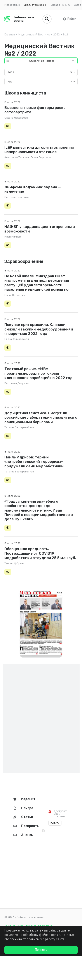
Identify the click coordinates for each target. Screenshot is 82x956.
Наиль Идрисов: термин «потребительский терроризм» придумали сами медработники (33, 461)
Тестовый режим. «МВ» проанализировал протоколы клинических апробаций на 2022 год (38, 373)
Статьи (27, 817)
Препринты (30, 826)
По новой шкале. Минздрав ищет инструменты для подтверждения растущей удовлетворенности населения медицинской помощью (36, 283)
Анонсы (27, 835)
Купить (55, 822)
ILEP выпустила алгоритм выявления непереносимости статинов (39, 149)
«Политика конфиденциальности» (28, 926)
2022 (56, 34)
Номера (27, 808)
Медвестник (12, 4)
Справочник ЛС (60, 4)
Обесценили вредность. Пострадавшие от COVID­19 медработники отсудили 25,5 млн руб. (40, 553)
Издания (28, 799)
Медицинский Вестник (34, 34)
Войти (71, 19)
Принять (41, 950)
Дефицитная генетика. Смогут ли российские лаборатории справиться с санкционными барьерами (40, 417)
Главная (9, 34)
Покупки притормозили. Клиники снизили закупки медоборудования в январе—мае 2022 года (38, 329)
